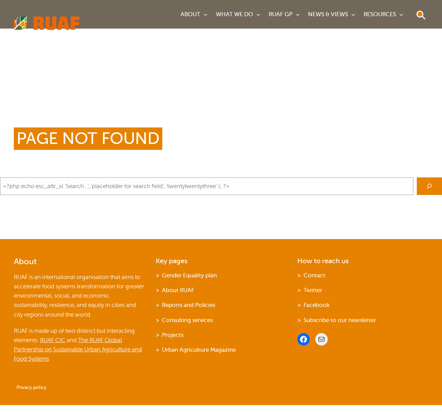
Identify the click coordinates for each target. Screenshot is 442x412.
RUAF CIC (52, 340)
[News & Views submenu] (353, 14)
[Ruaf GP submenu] (298, 14)
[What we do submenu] (258, 14)
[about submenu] (205, 14)
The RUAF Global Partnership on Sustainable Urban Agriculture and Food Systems (78, 349)
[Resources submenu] (401, 14)
